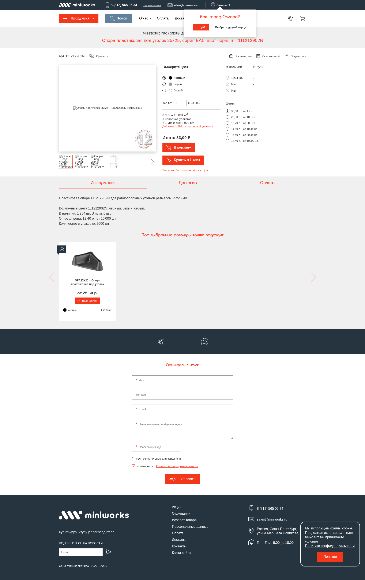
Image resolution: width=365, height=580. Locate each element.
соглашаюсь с (167, 466)
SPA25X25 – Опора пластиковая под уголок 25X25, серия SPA (87, 282)
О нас (143, 18)
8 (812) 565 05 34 (124, 5)
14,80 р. (236, 129)
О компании (181, 513)
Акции (176, 507)
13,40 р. (236, 134)
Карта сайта (181, 553)
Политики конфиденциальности (330, 546)
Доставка (182, 18)
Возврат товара (184, 520)
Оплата (163, 18)
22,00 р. (236, 117)
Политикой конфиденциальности (177, 466)
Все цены (89, 300)
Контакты (179, 546)
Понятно (330, 556)
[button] (149, 161)
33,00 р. (236, 111)
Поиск (122, 18)
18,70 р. (236, 123)
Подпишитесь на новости (81, 543)
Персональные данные (190, 526)
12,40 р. (236, 140)
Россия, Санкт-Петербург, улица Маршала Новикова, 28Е (281, 531)
